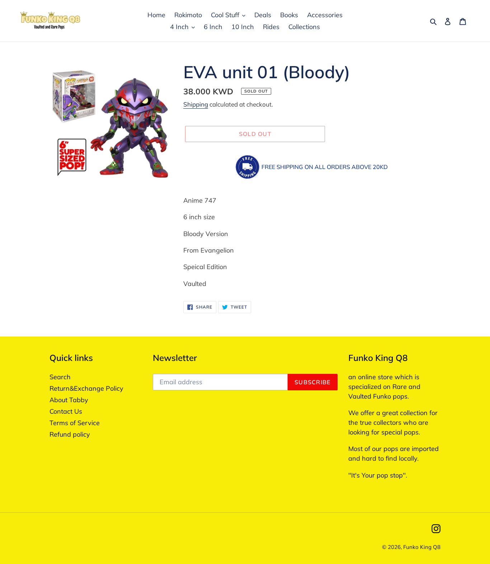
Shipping (195, 104)
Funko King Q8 (421, 547)
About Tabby (69, 400)
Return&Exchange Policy (86, 388)
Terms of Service (75, 423)
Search (60, 377)
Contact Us (66, 411)
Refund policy (70, 434)
